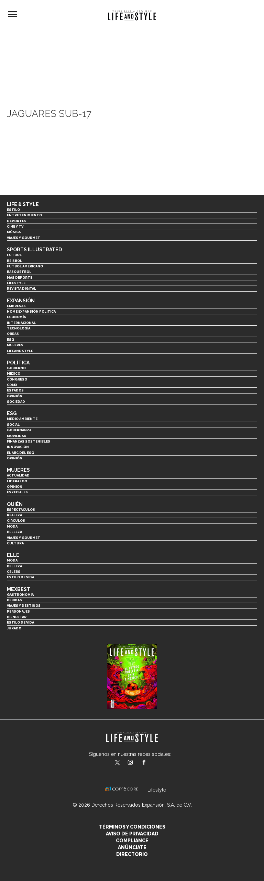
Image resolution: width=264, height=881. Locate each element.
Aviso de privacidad (132, 833)
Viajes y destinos (24, 605)
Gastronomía (20, 594)
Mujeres (15, 345)
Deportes (16, 221)
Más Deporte (19, 277)
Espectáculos (21, 509)
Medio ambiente (22, 419)
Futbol (14, 255)
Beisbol (14, 261)
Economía (16, 317)
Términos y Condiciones (132, 827)
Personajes (18, 611)
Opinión (14, 396)
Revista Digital (21, 288)
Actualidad (18, 475)
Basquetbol (19, 272)
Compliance (132, 840)
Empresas (16, 306)
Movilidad (16, 436)
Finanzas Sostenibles (28, 441)
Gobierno (16, 368)
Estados (15, 390)
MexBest (18, 589)
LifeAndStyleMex (150, 763)
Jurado (14, 628)
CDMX (12, 385)
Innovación (18, 447)
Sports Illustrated (34, 249)
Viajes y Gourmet (23, 238)
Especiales (17, 492)
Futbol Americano (25, 266)
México (13, 373)
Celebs (13, 572)
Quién (15, 504)
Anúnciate (132, 847)
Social (13, 424)
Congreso (17, 379)
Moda (12, 526)
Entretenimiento (24, 215)
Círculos (16, 520)
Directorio (132, 854)
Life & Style (23, 204)
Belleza (14, 532)
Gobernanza (19, 430)
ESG (10, 339)
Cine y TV (15, 226)
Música (14, 232)
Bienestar (16, 617)
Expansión (21, 300)
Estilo (13, 210)
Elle (13, 555)
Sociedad (16, 401)
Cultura (15, 543)
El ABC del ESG (20, 453)
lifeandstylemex (136, 763)
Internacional (21, 323)
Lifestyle (16, 283)
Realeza (14, 515)
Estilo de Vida (20, 622)
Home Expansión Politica (31, 311)
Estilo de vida (20, 577)
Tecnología (18, 328)
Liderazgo (17, 481)
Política (18, 362)
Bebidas (14, 600)
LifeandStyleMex (118, 763)
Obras (13, 334)
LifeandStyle (20, 351)
